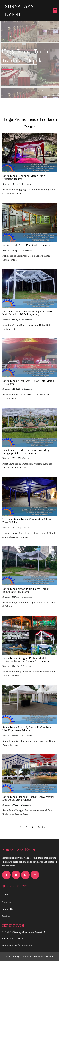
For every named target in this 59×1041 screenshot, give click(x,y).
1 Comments (27, 320)
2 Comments (26, 805)
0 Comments (27, 184)
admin (7, 184)
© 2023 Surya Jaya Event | (20, 956)
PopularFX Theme (43, 956)
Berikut (41, 827)
